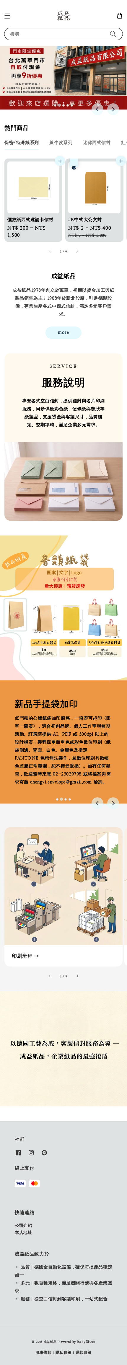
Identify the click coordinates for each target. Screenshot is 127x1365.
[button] (7, 15)
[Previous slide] (97, 109)
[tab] (55, 105)
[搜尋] (113, 34)
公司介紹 (23, 1225)
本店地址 (23, 1232)
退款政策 (84, 1352)
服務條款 (43, 1352)
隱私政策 (64, 1352)
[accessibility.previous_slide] (49, 975)
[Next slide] (113, 109)
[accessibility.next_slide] (77, 975)
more (63, 332)
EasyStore (86, 1341)
